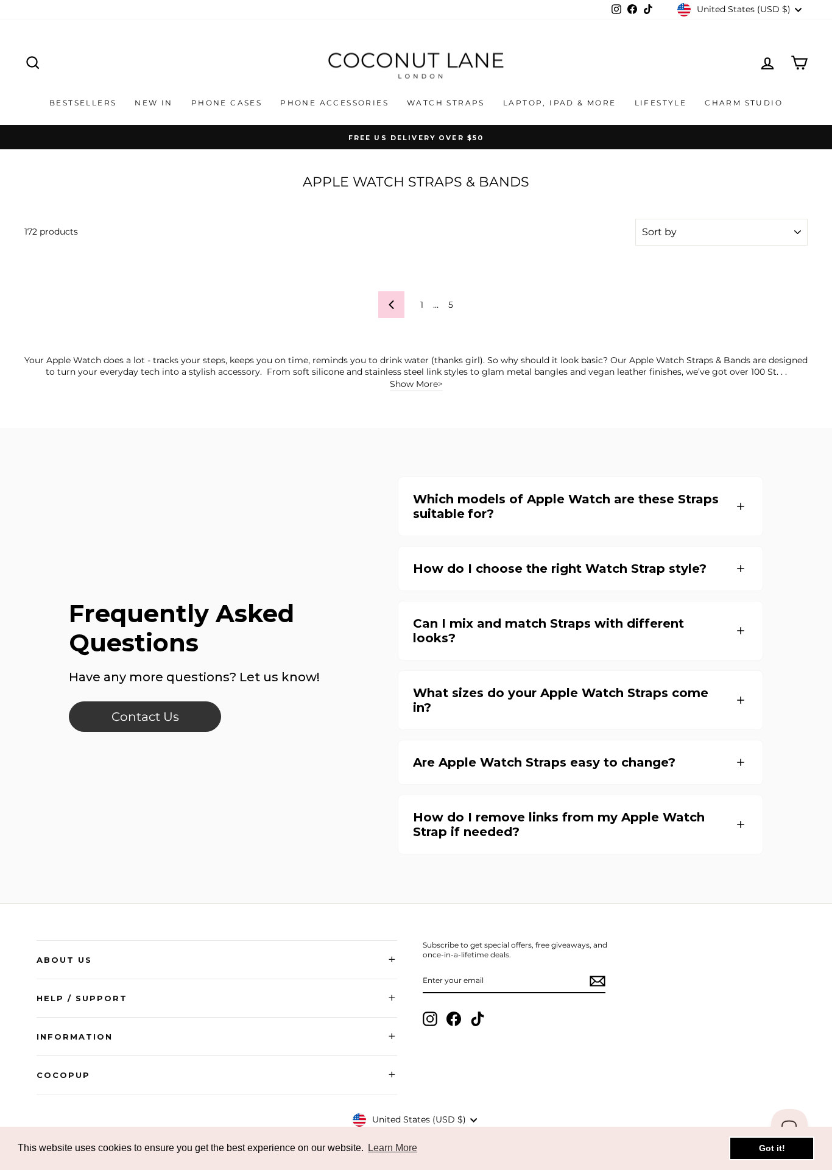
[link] (145, 716)
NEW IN (153, 102)
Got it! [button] (772, 1148)
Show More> (416, 383)
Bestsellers (82, 102)
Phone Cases (226, 102)
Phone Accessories (334, 102)
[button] (580, 506)
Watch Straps (446, 102)
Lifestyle (661, 102)
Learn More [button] (392, 1148)
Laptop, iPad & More (559, 102)
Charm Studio (744, 102)
